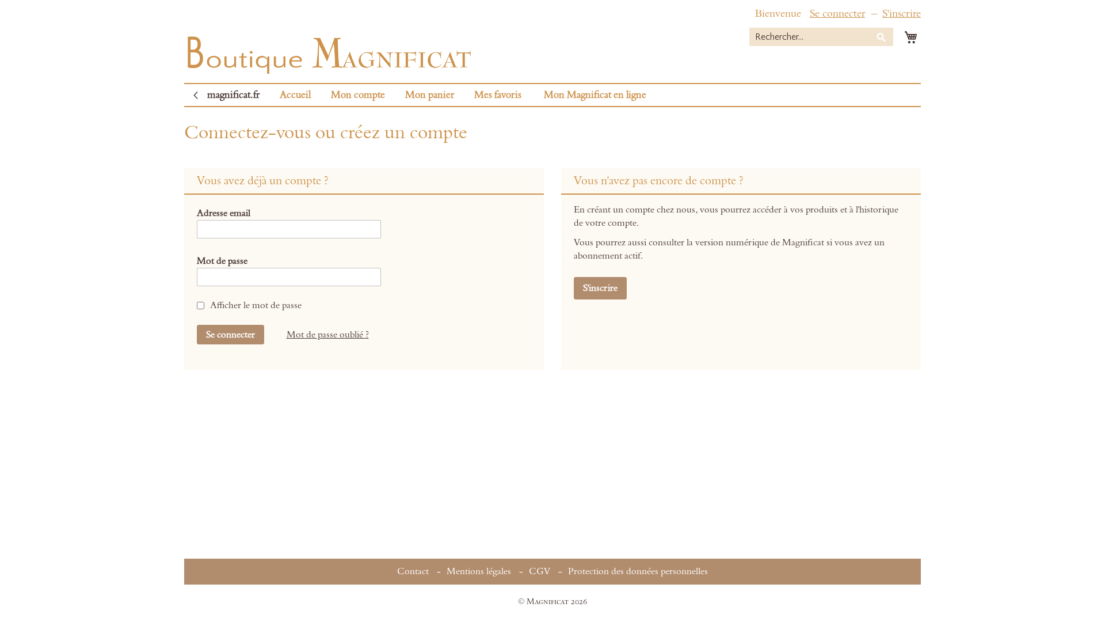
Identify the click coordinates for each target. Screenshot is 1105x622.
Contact (413, 571)
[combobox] (821, 37)
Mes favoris (497, 95)
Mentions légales (479, 571)
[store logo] (327, 52)
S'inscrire (901, 13)
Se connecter (837, 13)
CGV (539, 571)
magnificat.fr (233, 95)
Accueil (295, 95)
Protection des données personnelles (638, 571)
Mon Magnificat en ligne (595, 95)
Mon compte (358, 95)
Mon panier (429, 95)
